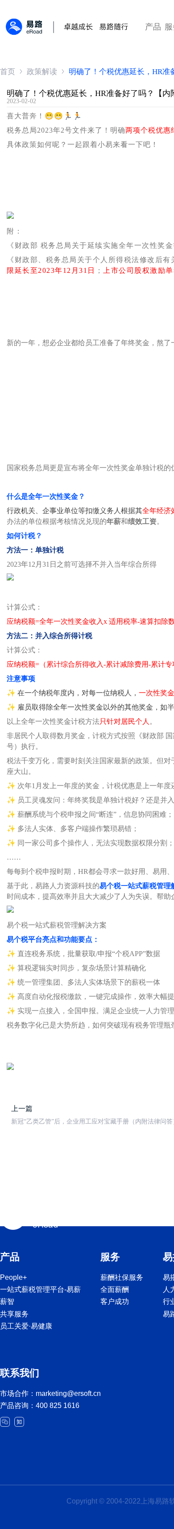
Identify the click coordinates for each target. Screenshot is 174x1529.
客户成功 (114, 1301)
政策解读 (42, 71)
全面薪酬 (114, 1289)
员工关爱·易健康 (26, 1326)
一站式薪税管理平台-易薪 (40, 1289)
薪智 (7, 1301)
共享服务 (14, 1314)
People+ (13, 1277)
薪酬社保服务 (121, 1277)
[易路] (67, 22)
